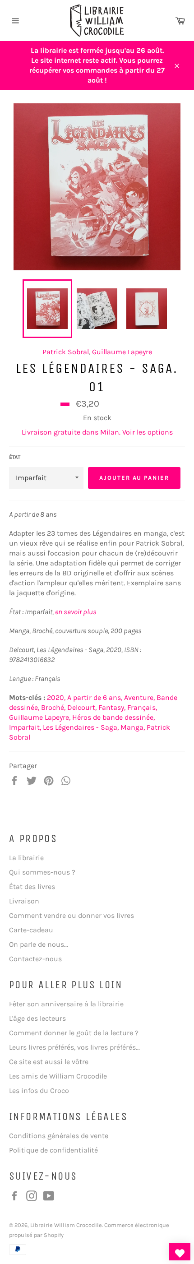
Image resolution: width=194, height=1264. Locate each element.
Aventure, (139, 697)
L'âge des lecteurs (37, 1018)
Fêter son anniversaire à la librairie (66, 1004)
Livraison (24, 901)
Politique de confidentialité (53, 1150)
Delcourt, (82, 707)
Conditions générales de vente (58, 1135)
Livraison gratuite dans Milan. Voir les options (97, 432)
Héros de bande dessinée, (113, 717)
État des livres (32, 886)
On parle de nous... (38, 944)
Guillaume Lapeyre (122, 351)
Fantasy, (111, 707)
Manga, (132, 727)
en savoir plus (76, 611)
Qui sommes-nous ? (42, 872)
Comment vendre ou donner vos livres (71, 915)
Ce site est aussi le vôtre (48, 1061)
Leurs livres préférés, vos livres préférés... (74, 1047)
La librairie (26, 857)
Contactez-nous (35, 958)
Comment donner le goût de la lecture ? (74, 1032)
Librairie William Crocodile (66, 1225)
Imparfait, (25, 727)
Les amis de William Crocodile (58, 1076)
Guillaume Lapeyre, (39, 717)
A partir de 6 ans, (94, 697)
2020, (56, 697)
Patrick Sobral (65, 351)
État (14, 457)
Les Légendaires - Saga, (81, 727)
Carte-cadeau (31, 930)
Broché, (53, 707)
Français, (142, 707)
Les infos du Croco (39, 1090)
